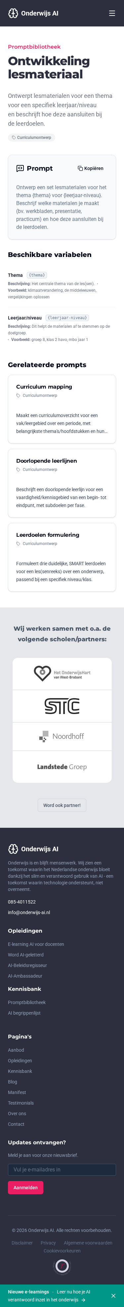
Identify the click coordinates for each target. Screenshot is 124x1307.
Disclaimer (22, 1242)
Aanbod (16, 1050)
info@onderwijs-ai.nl (29, 912)
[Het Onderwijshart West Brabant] (62, 674)
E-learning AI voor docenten (36, 944)
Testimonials (21, 1103)
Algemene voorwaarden (88, 1242)
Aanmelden (26, 1187)
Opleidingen (20, 1060)
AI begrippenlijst (24, 1013)
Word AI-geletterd (26, 954)
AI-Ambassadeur (25, 976)
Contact (16, 1124)
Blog (12, 1081)
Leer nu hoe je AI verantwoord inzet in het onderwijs (49, 1295)
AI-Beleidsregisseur (27, 965)
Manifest (17, 1092)
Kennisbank (20, 1071)
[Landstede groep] (62, 767)
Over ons (17, 1113)
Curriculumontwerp (34, 137)
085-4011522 (22, 902)
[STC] (62, 706)
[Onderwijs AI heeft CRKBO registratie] (62, 1267)
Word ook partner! (62, 805)
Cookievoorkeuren (62, 1250)
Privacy (48, 1242)
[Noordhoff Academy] (62, 736)
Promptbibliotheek (27, 1002)
